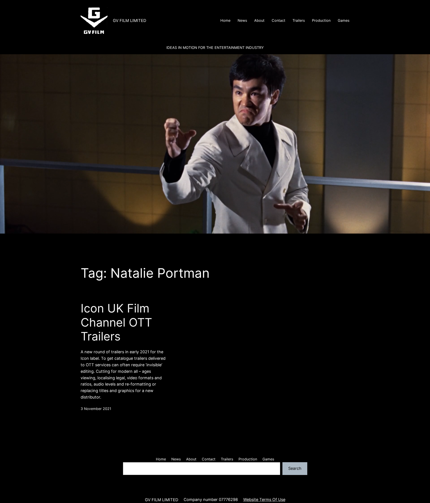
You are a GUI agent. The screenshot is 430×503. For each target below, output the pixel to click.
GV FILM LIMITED (129, 20)
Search (294, 468)
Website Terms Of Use (264, 499)
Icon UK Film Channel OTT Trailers (116, 322)
